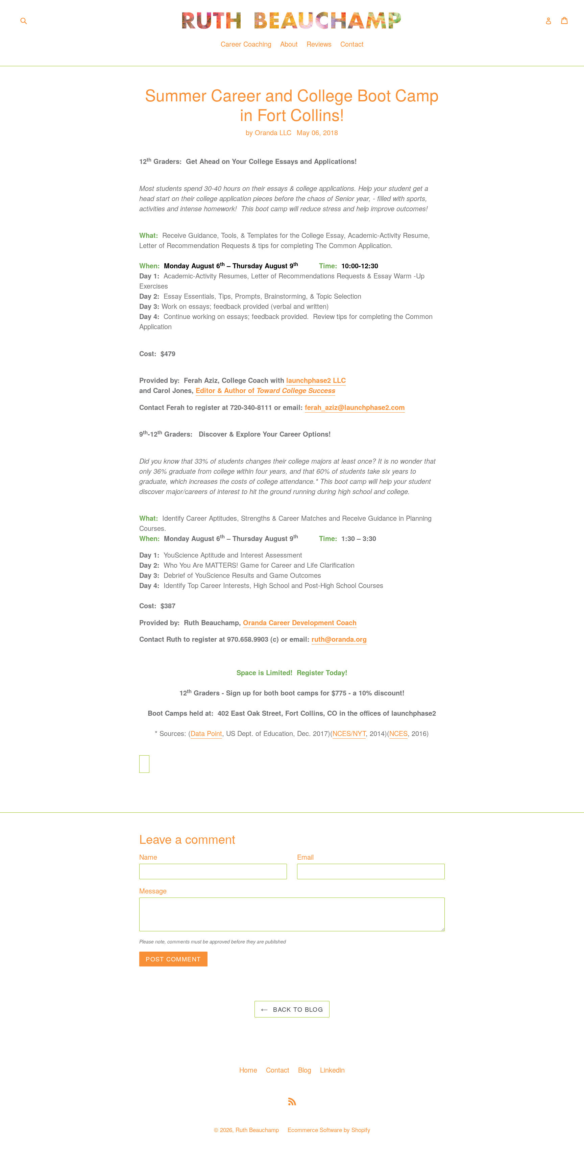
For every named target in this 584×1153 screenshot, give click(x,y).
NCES (398, 733)
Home (248, 1070)
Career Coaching (246, 44)
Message (153, 891)
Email (305, 857)
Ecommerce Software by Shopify (329, 1129)
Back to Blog (297, 1009)
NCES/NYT (349, 733)
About (289, 44)
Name (148, 857)
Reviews (319, 44)
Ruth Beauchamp (257, 1129)
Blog (304, 1070)
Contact (352, 44)
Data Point (206, 733)
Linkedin (332, 1070)
